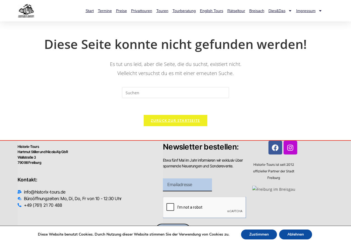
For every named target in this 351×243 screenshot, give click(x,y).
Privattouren (141, 11)
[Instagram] (290, 147)
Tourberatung (184, 11)
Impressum (306, 11)
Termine (105, 11)
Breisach (256, 11)
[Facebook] (275, 147)
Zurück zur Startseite (175, 120)
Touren (162, 11)
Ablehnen (295, 234)
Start (90, 11)
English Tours (211, 11)
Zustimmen (259, 234)
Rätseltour (236, 11)
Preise (121, 11)
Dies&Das (276, 11)
